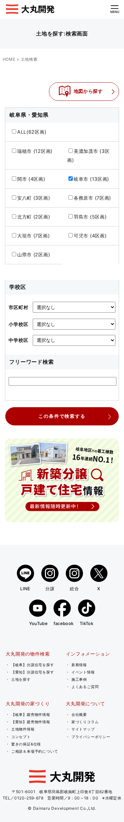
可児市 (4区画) (90, 235)
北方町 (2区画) (33, 217)
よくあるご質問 (85, 686)
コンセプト (21, 736)
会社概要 (79, 714)
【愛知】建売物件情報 (30, 722)
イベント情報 (83, 672)
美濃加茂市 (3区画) (88, 155)
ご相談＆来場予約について (34, 751)
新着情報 (79, 665)
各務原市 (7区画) (92, 198)
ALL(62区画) (32, 132)
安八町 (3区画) (33, 198)
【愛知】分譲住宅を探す (32, 672)
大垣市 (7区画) (33, 235)
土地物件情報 (23, 729)
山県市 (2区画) (33, 254)
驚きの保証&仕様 (26, 744)
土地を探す (21, 679)
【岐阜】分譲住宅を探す (32, 665)
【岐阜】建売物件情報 (30, 714)
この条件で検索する (61, 416)
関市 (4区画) (31, 179)
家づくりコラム (85, 722)
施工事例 (79, 679)
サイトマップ (83, 729)
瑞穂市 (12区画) (35, 151)
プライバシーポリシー (90, 736)
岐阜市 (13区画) (91, 179)
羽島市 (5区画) (90, 217)
